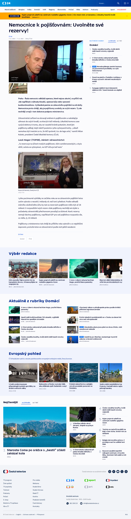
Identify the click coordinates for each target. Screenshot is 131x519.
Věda (78, 10)
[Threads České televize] (126, 471)
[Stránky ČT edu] (109, 487)
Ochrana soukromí (29, 514)
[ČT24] (6, 3)
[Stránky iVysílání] (112, 480)
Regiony (52, 10)
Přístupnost (40, 514)
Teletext (6, 490)
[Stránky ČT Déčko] (70, 487)
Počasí (71, 10)
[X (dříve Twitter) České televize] (122, 471)
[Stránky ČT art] (88, 487)
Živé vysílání (7, 483)
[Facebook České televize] (113, 471)
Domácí (37, 10)
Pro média (36, 480)
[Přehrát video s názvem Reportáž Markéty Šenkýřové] (50, 170)
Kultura (85, 10)
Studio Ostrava (38, 490)
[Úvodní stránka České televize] (14, 471)
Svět (44, 10)
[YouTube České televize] (118, 471)
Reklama (36, 483)
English (18, 514)
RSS (126, 514)
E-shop (5, 500)
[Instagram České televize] (109, 471)
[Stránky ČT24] (70, 480)
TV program (7, 480)
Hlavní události (10, 10)
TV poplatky (7, 487)
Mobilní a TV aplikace (10, 503)
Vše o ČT (6, 506)
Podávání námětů (39, 500)
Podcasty (94, 10)
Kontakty (36, 506)
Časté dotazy (37, 503)
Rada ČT (35, 493)
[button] (50, 170)
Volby (29, 10)
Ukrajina (21, 10)
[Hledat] (118, 3)
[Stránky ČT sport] (90, 480)
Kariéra (35, 496)
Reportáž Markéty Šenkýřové (27, 190)
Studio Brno (37, 487)
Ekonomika (62, 10)
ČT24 (10, 36)
